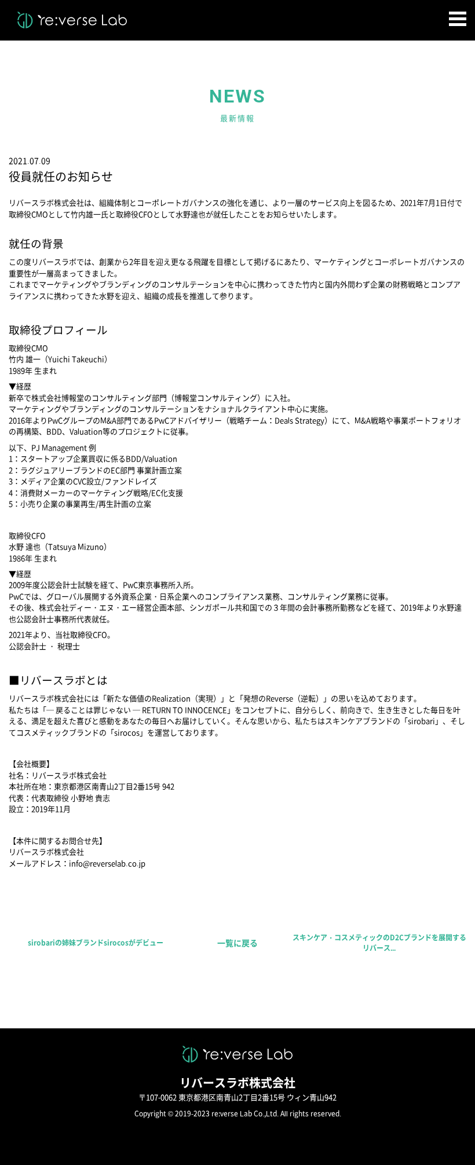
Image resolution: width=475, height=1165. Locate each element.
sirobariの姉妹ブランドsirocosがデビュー (95, 942)
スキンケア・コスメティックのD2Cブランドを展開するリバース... (379, 942)
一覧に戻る (237, 942)
